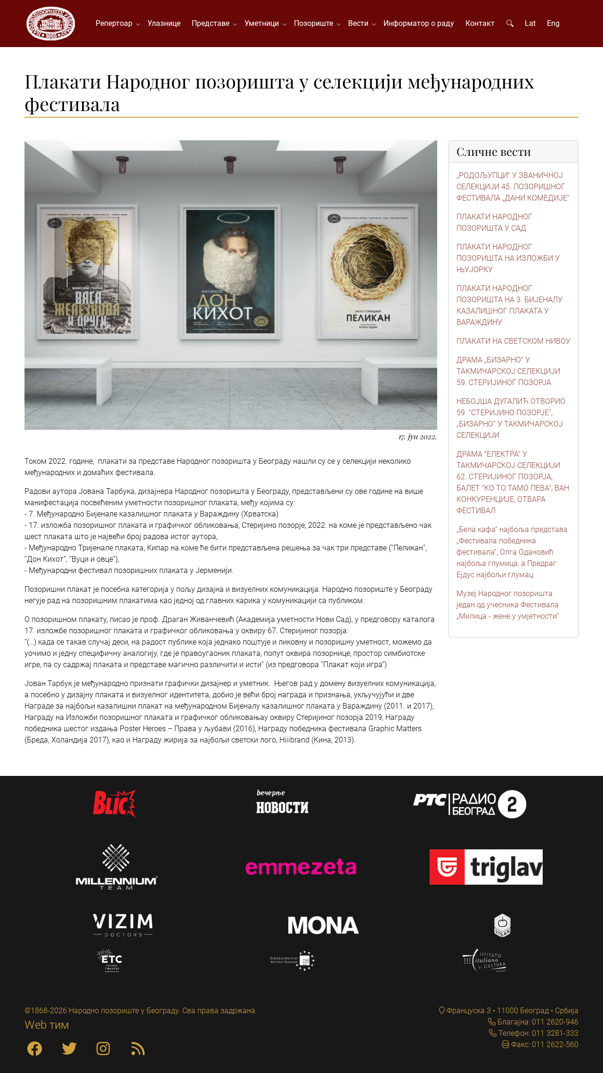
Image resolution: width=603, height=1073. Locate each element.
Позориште (315, 23)
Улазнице (163, 23)
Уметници (263, 23)
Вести (360, 23)
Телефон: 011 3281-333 (538, 1033)
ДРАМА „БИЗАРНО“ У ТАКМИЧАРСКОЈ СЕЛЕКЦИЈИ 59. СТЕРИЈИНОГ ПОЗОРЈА (508, 371)
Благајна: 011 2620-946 (537, 1021)
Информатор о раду (418, 23)
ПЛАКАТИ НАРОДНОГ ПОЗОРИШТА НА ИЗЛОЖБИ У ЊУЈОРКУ (508, 258)
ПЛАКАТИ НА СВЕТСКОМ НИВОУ (513, 341)
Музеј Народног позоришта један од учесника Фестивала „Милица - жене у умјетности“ (507, 605)
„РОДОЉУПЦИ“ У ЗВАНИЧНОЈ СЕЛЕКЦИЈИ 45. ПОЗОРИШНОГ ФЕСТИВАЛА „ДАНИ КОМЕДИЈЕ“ (513, 186)
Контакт (480, 23)
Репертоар (116, 23)
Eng (553, 23)
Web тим (46, 1025)
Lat (530, 23)
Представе (212, 23)
